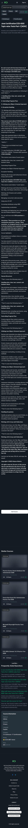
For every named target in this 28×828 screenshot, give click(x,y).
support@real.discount (14, 805)
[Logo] (5, 2)
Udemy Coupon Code (14, 785)
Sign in (24, 2)
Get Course (14, 511)
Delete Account (14, 797)
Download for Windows (14, 815)
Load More (14, 663)
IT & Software (5, 19)
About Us (14, 788)
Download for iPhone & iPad (14, 812)
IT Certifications (18, 19)
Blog (14, 791)
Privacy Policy (14, 794)
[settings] (17, 2)
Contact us (14, 783)
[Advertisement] (14, 50)
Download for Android (14, 808)
